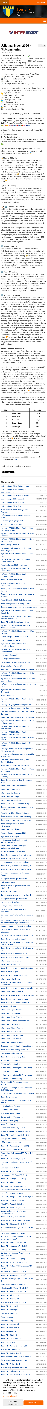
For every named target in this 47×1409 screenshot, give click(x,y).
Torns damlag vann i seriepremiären (14, 999)
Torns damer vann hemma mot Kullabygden (17, 988)
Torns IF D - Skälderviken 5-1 (11, 1353)
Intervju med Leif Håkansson (11, 829)
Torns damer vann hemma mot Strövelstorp (17, 968)
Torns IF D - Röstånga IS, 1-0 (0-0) (13, 1224)
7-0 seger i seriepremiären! (11, 659)
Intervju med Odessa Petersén (12, 1028)
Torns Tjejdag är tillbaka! (10, 545)
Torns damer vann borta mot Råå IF (14, 954)
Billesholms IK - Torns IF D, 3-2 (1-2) (14, 1149)
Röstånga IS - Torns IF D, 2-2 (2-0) (13, 1250)
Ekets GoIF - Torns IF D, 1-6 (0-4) (13, 1233)
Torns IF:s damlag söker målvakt (13, 1217)
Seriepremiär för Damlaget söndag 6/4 (15, 662)
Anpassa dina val (10, 1396)
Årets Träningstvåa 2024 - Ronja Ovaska (16, 820)
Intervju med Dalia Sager (10, 797)
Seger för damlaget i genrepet (12, 1193)
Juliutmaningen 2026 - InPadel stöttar (15, 495)
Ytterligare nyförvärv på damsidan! (14, 879)
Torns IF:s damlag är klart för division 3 (15, 1220)
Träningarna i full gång (9, 1121)
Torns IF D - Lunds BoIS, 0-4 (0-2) (13, 1159)
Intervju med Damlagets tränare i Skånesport (17, 717)
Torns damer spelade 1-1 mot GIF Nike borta (17, 995)
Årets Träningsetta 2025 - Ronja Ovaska (16, 604)
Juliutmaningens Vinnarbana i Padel (14, 637)
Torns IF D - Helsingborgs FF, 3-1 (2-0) (15, 1135)
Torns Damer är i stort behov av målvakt (16, 1357)
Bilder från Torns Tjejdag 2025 (12, 666)
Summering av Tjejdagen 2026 (12, 521)
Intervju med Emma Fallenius (11, 1017)
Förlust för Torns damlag (10, 1060)
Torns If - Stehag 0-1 (8, 1124)
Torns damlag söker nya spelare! (13, 1057)
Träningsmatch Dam (8, 1006)
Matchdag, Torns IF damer (11, 1113)
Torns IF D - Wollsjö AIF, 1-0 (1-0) (13, 1208)
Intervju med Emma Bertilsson (12, 1035)
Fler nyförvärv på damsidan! (11, 906)
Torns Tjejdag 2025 (8, 695)
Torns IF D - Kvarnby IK (9, 1306)
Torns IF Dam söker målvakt (11, 580)
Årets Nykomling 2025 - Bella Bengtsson (16, 600)
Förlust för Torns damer (10, 1071)
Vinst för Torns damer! (9, 1110)
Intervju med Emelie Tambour (12, 992)
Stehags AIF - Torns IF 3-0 (10, 1349)
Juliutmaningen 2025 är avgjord (13, 640)
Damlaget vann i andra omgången (13, 1186)
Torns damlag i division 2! (10, 891)
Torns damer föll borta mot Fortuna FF (15, 975)
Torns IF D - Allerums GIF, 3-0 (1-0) (13, 1292)
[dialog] (23, 1392)
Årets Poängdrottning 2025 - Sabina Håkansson (19, 607)
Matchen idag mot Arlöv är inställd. (14, 1368)
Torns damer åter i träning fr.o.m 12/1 (15, 1050)
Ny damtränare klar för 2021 (11, 1053)
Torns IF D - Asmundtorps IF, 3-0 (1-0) (15, 1146)
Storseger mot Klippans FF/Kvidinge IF (15, 1131)
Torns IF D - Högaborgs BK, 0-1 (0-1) (14, 1262)
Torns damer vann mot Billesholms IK (15, 957)
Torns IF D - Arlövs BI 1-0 (10, 1299)
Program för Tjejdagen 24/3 (11, 524)
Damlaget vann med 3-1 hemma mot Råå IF (17, 935)
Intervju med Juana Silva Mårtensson (14, 786)
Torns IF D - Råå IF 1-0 (9, 1335)
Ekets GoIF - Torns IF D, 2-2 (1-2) (13, 1284)
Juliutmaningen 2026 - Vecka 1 (12, 502)
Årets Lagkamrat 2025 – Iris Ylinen (14, 565)
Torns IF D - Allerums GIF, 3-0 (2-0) (13, 1242)
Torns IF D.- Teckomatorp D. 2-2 (12, 1371)
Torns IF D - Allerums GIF (10, 1295)
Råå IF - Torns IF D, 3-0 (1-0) (11, 1142)
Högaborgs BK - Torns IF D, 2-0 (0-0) (14, 1288)
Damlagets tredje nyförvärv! (11, 902)
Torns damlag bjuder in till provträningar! (16, 869)
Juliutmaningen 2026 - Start (11, 506)
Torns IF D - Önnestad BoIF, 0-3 (12, 1200)
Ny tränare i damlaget (9, 1313)
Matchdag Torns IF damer (10, 1106)
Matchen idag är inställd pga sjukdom (15, 1302)
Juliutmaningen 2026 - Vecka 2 (12, 499)
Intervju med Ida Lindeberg (11, 789)
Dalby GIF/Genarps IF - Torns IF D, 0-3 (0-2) (17, 1197)
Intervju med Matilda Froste (11, 964)
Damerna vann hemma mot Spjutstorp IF (16, 895)
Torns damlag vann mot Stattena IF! (14, 859)
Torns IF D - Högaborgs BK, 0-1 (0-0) (14, 1171)
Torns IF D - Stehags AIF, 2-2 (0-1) (13, 1179)
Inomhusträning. (7, 1321)
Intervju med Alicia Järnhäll (11, 1039)
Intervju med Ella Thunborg (11, 1013)
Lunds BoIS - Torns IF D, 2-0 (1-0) (13, 1128)
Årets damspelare (7, 1317)
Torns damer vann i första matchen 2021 (16, 1003)
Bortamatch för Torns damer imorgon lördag (17, 1093)
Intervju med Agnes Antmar (11, 1010)
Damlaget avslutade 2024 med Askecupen (17, 708)
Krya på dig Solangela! (9, 655)
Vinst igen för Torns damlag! (11, 1079)
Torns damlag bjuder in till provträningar (16, 855)
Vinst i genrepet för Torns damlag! (14, 851)
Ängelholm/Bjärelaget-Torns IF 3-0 (14, 1360)
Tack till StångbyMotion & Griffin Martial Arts (17, 670)
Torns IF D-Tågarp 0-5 (9, 1331)
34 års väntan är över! (9, 882)
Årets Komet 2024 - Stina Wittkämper (15, 813)
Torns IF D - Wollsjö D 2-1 (10, 1364)
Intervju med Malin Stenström (12, 1042)
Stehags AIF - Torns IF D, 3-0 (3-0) (13, 1139)
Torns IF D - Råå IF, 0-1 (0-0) (11, 1182)
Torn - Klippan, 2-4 (7, 1342)
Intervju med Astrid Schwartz (12, 800)
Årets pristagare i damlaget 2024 (13, 833)
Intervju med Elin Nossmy (10, 793)
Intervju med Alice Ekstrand (11, 1032)
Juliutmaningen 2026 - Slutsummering (15, 486)
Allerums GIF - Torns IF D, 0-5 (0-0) (13, 1272)
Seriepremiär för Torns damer (12, 1117)
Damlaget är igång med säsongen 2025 (16, 705)
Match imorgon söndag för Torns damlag (16, 1068)
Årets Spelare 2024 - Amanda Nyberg (15, 804)
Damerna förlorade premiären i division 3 (16, 1190)
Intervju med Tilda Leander (11, 961)
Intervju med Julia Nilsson (10, 979)
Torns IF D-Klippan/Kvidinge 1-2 (13, 1324)
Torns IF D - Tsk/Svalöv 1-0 (11, 1339)
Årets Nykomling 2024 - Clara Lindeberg (16, 817)
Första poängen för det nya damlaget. (15, 862)
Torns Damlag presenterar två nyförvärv (15, 765)
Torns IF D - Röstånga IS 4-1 (11, 1310)
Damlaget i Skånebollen (10, 1168)
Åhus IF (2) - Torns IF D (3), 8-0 (12, 1204)
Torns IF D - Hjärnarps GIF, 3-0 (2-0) (14, 1246)
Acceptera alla (33, 1403)
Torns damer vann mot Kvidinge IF (13, 939)
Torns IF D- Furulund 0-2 (10, 1328)
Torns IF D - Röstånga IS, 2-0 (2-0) (13, 1275)
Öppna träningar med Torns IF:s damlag (16, 926)
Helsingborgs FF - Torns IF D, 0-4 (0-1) (15, 1175)
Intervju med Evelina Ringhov (11, 1024)
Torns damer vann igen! (9, 972)
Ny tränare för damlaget (10, 837)
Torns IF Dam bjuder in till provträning (15, 622)
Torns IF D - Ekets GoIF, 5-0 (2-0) (13, 1259)
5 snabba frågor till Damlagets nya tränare (17, 1046)
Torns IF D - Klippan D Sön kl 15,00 (14, 1346)
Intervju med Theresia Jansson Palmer (15, 1021)
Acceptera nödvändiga (12, 1402)
